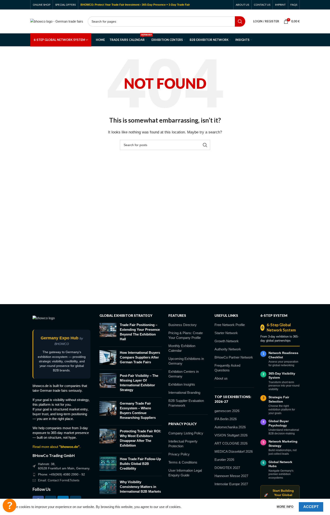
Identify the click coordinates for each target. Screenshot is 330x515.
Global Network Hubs (280, 464)
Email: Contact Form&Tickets (58, 480)
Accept (311, 507)
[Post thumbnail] (107, 332)
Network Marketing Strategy (283, 443)
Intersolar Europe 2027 (231, 484)
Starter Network (226, 333)
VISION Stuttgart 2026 (231, 435)
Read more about (56, 447)
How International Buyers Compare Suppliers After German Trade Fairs (140, 357)
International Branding (184, 392)
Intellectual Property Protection (183, 443)
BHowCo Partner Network (233, 357)
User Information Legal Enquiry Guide (185, 472)
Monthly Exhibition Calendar (181, 348)
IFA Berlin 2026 (225, 419)
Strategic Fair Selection (279, 399)
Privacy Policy (179, 454)
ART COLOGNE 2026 (231, 443)
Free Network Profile (229, 325)
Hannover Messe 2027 (231, 476)
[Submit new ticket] (9, 505)
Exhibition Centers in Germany (183, 374)
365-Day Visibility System (282, 376)
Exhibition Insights (181, 384)
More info (285, 506)
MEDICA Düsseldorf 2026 (233, 451)
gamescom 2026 (226, 411)
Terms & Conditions (182, 462)
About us (221, 378)
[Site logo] (56, 21)
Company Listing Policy (185, 433)
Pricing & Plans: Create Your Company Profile (185, 335)
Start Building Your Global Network (279, 495)
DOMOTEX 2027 (227, 468)
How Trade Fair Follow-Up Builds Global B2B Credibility (140, 463)
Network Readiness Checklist (283, 355)
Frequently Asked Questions (227, 368)
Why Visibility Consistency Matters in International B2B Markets (140, 486)
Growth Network (226, 341)
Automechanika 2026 (230, 427)
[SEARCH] (240, 21)
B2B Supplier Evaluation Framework (186, 403)
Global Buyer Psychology (279, 423)
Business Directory (182, 325)
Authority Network (227, 349)
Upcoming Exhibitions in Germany (186, 361)
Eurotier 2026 (224, 459)
